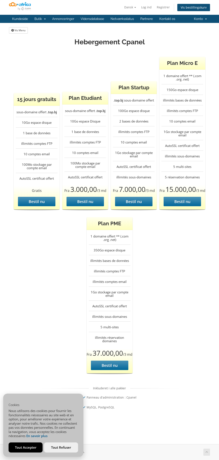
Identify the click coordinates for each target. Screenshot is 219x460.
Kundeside (20, 19)
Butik (39, 19)
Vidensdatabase (92, 19)
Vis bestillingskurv (194, 7)
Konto (199, 19)
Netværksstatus (122, 19)
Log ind (146, 7)
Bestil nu (37, 201)
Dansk (129, 7)
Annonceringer (63, 19)
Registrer (163, 7)
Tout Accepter (25, 447)
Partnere (146, 19)
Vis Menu (19, 30)
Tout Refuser (61, 447)
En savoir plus (36, 436)
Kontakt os (167, 19)
